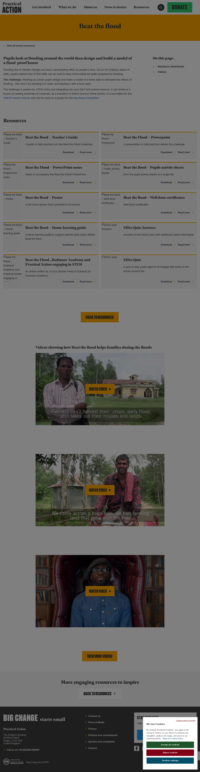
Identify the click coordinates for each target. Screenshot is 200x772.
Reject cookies (170, 753)
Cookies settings (170, 760)
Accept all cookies (170, 745)
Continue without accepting (185, 720)
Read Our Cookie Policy (173, 738)
